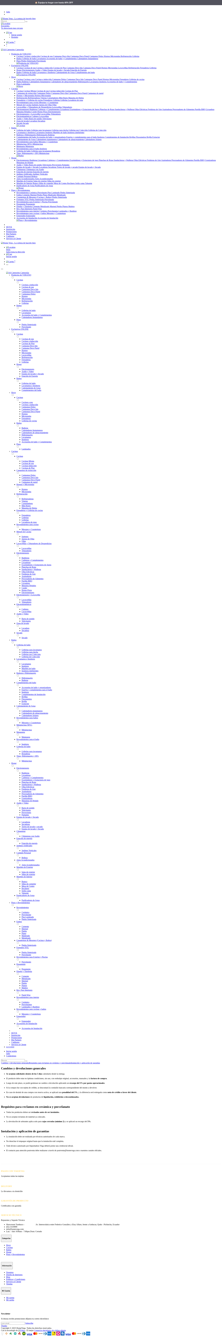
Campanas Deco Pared (79, 56)
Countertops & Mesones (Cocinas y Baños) (34, 197)
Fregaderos (144, 68)
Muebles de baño (60, 132)
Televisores (47, 119)
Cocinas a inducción (32, 56)
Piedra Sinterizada (28, 61)
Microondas (115, 56)
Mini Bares (63, 98)
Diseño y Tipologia (24, 206)
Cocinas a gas (29, 79)
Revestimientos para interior (28, 211)
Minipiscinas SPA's (24, 144)
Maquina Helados (23, 112)
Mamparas (20, 146)
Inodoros (103, 82)
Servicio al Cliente (13, 1282)
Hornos (107, 56)
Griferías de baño (29, 58)
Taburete (88, 183)
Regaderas (56, 151)
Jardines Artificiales (24, 174)
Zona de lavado (23, 121)
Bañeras (25, 82)
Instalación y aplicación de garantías (85, 1063)
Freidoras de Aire (155, 109)
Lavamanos (41, 58)
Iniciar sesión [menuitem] (11, 256)
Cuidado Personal (23, 176)
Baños (19, 58)
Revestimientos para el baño (28, 149)
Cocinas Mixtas (30, 91)
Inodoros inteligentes (75, 132)
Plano (45, 195)
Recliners (71, 183)
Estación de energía (24, 172)
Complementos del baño (85, 72)
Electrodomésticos (24, 116)
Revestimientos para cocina (27, 102)
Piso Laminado (54, 192)
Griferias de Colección (97, 130)
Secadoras (52, 167)
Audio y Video (41, 70)
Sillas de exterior (54, 181)
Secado (19, 123)
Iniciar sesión (16, 35)
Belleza (34, 176)
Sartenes (35, 105)
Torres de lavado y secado (67, 167)
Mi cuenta (10, 1298)
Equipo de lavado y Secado (59, 70)
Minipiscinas (38, 144)
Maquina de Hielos (76, 98)
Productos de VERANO (21, 275)
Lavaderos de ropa (75, 100)
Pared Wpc (37, 209)
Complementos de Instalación (117, 137)
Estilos (19, 195)
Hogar (19, 70)
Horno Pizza (42, 112)
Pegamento (21, 204)
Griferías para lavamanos (41, 151)
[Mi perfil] (9, 32)
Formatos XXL (22, 199)
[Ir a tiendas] (111, 23)
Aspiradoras (167, 109)
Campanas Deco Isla (61, 56)
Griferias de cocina (136, 79)
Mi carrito (10, 1300)
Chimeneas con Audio (35, 169)
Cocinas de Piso (60, 68)
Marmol (33, 195)
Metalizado (61, 195)
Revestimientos (22, 192)
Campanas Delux (96, 56)
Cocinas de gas (46, 56)
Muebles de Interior (24, 183)
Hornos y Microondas (25, 95)
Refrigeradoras (34, 98)
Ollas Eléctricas (141, 109)
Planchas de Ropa (107, 109)
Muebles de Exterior (24, 181)
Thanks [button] (4, 1326)
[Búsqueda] (26, 21)
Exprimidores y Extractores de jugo (84, 160)
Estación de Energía (78, 70)
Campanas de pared (95, 93)
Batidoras (34, 109)
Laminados (25, 84)
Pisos (18, 61)
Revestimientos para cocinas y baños (31, 213)
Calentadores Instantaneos (40, 82)
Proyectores (57, 165)
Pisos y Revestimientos (20, 903)
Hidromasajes (83, 82)
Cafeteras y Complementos (49, 109)
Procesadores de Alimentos (184, 109)
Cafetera (35, 116)
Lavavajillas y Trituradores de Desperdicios (34, 107)
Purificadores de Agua (25, 186)
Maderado (52, 195)
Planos (65, 206)
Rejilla (149, 137)
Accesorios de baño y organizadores (51, 137)
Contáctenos (11, 1056)
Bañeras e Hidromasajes (26, 135)
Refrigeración (126, 56)
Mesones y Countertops (48, 102)
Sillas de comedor (46, 183)
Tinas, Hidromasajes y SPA (27, 153)
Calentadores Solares (93, 139)
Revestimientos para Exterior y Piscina (32, 202)
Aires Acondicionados (25, 179)
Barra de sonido (35, 119)
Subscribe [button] (29, 1323)
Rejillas (132, 137)
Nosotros (9, 1272)
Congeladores (53, 98)
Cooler (34, 112)
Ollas (54, 105)
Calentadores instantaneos (46, 139)
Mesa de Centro (60, 183)
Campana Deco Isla (75, 68)
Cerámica (33, 192)
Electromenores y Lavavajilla (28, 114)
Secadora (41, 121)
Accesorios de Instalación (27, 218)
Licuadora (210, 109)
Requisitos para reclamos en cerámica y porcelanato (50, 1063)
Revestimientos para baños (27, 142)
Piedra (40, 195)
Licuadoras (65, 109)
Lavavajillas (123, 68)
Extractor (156, 137)
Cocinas (20, 56)
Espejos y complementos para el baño (81, 137)
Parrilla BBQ (200, 109)
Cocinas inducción (57, 91)
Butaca (36, 183)
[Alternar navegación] (7, 264)
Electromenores (28, 70)
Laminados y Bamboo (68, 211)
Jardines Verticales (40, 174)
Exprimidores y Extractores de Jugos (85, 109)
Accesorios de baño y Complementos (61, 58)
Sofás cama (80, 183)
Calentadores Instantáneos (87, 58)
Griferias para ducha (60, 130)
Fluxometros (141, 137)
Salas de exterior (40, 181)
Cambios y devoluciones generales (15, 1063)
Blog (8, 1277)
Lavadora (34, 121)
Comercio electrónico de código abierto (50, 1330)
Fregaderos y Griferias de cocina (29, 100)
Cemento (26, 195)
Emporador (21, 216)
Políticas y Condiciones (15, 1279)
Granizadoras (210, 160)
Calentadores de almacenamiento (64, 82)
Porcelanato (41, 61)
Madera (71, 206)
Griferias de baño (29, 72)
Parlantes (65, 165)
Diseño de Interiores (14, 1275)
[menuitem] (9, 227)
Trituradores (67, 107)
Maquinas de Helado (24, 162)
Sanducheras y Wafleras (125, 109)
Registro (14, 37)
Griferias (135, 56)
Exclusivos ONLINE (20, 329)
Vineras (43, 98)
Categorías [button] (19, 50)
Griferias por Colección (78, 130)
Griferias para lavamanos (41, 130)
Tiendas (9, 1284)
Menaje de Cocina (24, 105)
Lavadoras (43, 167)
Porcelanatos (53, 211)
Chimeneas (21, 169)
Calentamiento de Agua (65, 72)
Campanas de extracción (26, 93)
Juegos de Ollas (45, 105)
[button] (113, 254)
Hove (13, 392)
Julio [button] (8, 12)
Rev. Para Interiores (24, 209)
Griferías (64, 100)
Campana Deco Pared (92, 68)
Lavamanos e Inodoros (46, 72)
